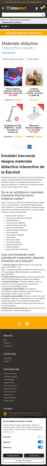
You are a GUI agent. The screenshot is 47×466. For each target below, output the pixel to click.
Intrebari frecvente (9, 392)
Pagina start (4, 20)
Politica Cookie (8, 401)
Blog (5, 340)
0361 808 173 (22, 2)
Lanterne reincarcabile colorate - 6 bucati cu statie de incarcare (34, 92)
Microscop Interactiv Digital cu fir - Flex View (34, 128)
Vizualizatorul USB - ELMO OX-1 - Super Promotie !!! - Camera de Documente (13, 128)
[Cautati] (42, 15)
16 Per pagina (33, 59)
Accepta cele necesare (24, 460)
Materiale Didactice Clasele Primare (20, 20)
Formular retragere (10, 398)
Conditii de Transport (10, 376)
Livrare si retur (8, 395)
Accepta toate (34, 455)
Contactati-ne (8, 346)
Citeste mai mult (8, 53)
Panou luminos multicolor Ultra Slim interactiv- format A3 (13, 92)
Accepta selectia (13, 455)
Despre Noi (7, 343)
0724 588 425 (10, 2)
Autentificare (8, 358)
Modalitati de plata (10, 389)
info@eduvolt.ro (36, 2)
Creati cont (7, 361)
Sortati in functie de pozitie (13, 59)
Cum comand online (10, 386)
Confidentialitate (9, 379)
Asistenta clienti (9, 382)
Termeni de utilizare (10, 373)
